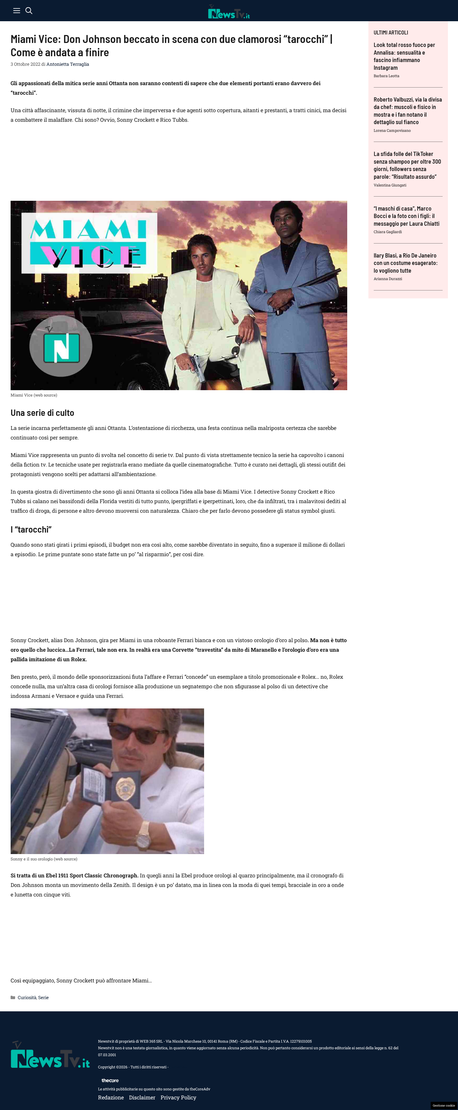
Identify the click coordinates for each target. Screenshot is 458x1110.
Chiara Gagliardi (388, 231)
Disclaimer (142, 1097)
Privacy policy (178, 1097)
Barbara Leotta (386, 75)
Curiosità (27, 997)
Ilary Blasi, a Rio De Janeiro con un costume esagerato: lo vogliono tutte (406, 263)
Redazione (111, 1097)
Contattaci (178, 1066)
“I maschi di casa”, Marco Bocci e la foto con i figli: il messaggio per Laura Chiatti (406, 216)
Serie (43, 997)
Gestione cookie (444, 1105)
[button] (29, 10)
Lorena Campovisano (392, 130)
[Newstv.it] (229, 10)
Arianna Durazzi (388, 278)
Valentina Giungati (390, 185)
